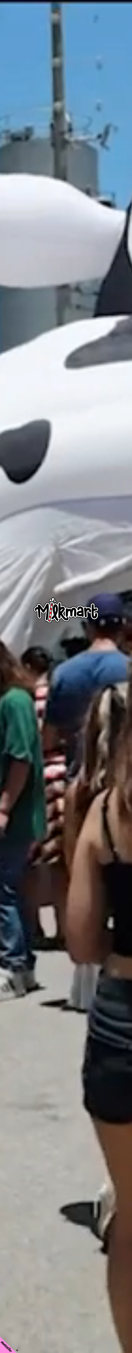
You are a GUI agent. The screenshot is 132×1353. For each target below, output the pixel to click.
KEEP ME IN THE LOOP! (66, 697)
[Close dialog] (87, 652)
